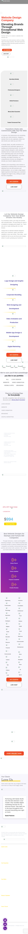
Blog (2, 860)
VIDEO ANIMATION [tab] (6, 410)
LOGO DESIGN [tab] (5, 404)
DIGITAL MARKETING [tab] (7, 417)
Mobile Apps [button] (9, 385)
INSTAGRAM (4, 901)
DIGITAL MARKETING (6, 876)
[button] (6, 54)
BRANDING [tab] (4, 413)
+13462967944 (6, 511)
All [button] (7, 379)
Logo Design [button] (16, 379)
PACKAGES (3, 854)
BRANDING (3, 870)
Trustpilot (3, 858)
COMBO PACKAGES (5, 851)
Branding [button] (20, 385)
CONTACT (3, 856)
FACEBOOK (4, 899)
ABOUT (3, 849)
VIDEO (2, 872)
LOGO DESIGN (4, 866)
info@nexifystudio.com (6, 911)
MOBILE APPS (4, 874)
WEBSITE (3, 868)
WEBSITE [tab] (4, 407)
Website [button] (6, 382)
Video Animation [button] (18, 382)
